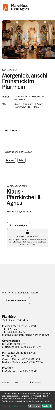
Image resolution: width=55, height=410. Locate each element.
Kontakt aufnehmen (16, 300)
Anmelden (36, 382)
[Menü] (50, 7)
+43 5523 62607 (11, 328)
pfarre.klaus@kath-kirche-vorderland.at (25, 334)
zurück (13, 130)
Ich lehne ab (34, 406)
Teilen (21, 160)
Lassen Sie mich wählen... (14, 406)
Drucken (10, 160)
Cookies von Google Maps (36, 239)
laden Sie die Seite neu (23, 242)
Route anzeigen (18, 225)
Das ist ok (46, 406)
